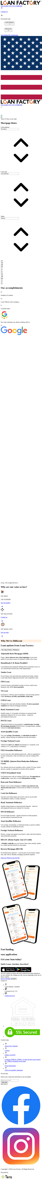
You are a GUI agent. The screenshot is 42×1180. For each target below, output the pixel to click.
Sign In (3, 35)
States (2, 216)
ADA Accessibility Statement (14, 1070)
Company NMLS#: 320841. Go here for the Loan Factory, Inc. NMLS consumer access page (23, 1060)
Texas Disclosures (10, 1066)
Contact (7, 1050)
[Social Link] (21, 1125)
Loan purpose (5, 127)
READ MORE (5, 979)
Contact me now (10, 996)
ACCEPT (13, 979)
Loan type (4, 172)
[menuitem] (9, 23)
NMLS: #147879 (10, 1055)
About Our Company (11, 1046)
